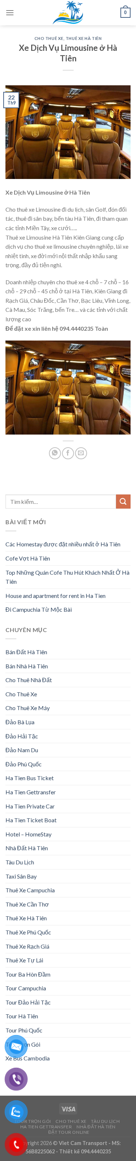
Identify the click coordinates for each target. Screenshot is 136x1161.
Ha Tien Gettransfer (30, 792)
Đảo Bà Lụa (19, 721)
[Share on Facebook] (68, 453)
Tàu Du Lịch (19, 862)
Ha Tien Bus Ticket (29, 777)
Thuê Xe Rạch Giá (27, 946)
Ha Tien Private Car (30, 806)
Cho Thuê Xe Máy (27, 707)
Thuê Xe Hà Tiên (84, 38)
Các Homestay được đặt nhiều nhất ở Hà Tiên (62, 544)
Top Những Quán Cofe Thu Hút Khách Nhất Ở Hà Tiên (67, 577)
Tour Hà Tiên (21, 1016)
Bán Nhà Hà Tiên (26, 666)
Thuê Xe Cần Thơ (27, 904)
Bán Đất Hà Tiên (26, 651)
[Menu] (9, 12)
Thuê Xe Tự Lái (24, 960)
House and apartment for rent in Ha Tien (55, 595)
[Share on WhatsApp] (55, 453)
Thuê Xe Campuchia (30, 890)
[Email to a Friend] (81, 453)
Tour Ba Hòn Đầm (27, 974)
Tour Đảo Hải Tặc (28, 1002)
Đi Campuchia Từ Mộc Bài (38, 609)
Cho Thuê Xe (48, 38)
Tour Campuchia (25, 988)
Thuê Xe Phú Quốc (28, 932)
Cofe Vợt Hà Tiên (27, 558)
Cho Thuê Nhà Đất (28, 679)
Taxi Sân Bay (21, 876)
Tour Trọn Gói (33, 1121)
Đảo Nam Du (21, 749)
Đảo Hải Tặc (21, 736)
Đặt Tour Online (69, 1132)
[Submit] (123, 501)
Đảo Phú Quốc (23, 764)
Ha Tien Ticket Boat (31, 819)
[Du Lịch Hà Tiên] (68, 12)
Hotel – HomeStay (28, 834)
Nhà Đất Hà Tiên (26, 847)
